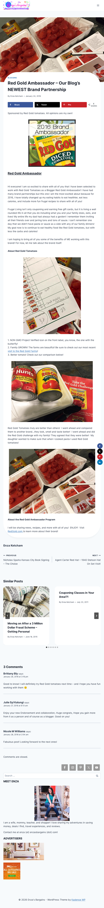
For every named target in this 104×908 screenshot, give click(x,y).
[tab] (46, 647)
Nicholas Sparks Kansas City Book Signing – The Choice (26, 559)
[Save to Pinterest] (100, 456)
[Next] (96, 616)
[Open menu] (98, 5)
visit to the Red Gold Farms (22, 351)
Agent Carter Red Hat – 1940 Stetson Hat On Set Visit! (78, 559)
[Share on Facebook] (100, 446)
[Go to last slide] (7, 616)
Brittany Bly (10, 673)
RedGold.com (15, 531)
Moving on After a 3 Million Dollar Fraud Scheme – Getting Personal (25, 627)
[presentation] (26, 601)
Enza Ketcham (16, 96)
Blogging (12, 78)
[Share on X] (100, 451)
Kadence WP (78, 899)
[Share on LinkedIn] (100, 462)
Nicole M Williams (14, 731)
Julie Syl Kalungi (13, 702)
